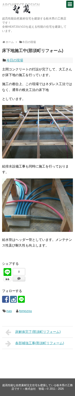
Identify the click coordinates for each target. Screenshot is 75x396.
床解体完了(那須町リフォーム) (38, 332)
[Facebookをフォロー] (5, 299)
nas (9, 311)
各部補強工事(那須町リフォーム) (39, 343)
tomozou (25, 311)
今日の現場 (14, 60)
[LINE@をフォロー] (21, 299)
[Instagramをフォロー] (13, 299)
